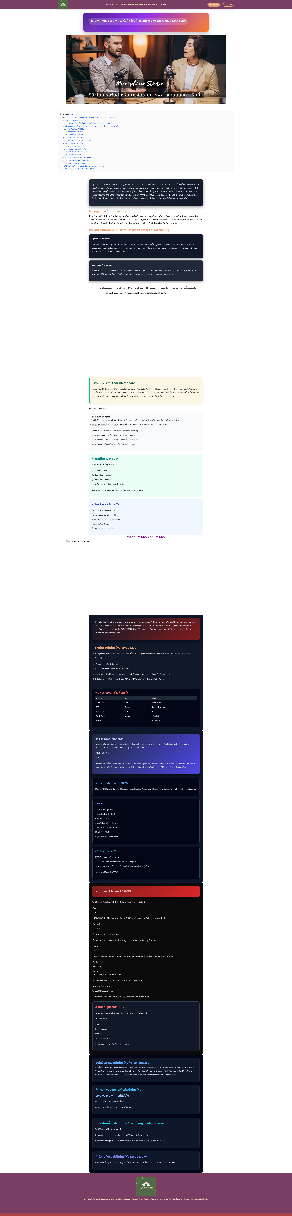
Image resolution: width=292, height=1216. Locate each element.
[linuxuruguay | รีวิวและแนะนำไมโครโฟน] (80, 4)
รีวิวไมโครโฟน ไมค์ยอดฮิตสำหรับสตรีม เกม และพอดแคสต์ (131, 4)
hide (72, 114)
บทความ (163, 4)
